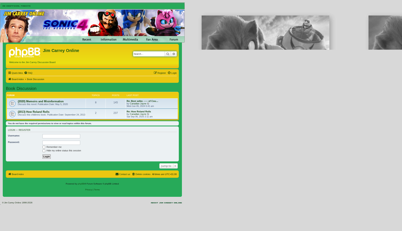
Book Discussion (21, 88)
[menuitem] (28, 72)
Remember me (54, 147)
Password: (14, 142)
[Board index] (25, 51)
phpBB (81, 184)
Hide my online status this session (63, 150)
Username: (14, 135)
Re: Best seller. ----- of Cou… (142, 101)
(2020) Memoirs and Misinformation (41, 101)
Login (11, 130)
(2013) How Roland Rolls (33, 111)
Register (24, 130)
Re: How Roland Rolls (139, 111)
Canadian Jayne (138, 103)
